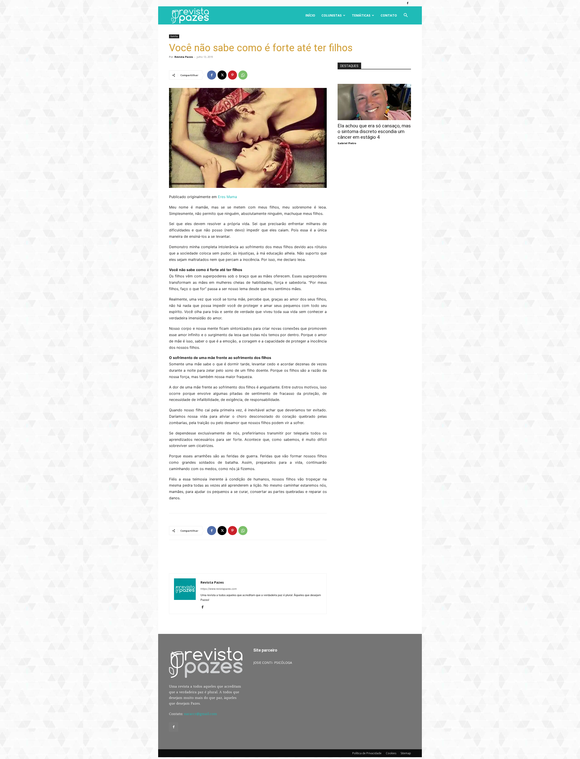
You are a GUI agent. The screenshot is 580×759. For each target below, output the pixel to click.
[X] (222, 75)
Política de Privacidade (367, 753)
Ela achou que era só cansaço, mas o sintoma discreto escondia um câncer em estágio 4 (374, 131)
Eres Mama (227, 196)
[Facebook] (407, 3)
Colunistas (331, 15)
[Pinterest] (232, 75)
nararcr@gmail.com (200, 714)
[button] (405, 16)
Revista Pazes (183, 56)
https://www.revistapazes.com (219, 588)
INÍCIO (310, 15)
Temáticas (361, 15)
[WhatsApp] (242, 75)
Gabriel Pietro (347, 143)
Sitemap (406, 753)
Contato (389, 15)
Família (174, 36)
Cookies (391, 753)
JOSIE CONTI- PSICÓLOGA (272, 662)
